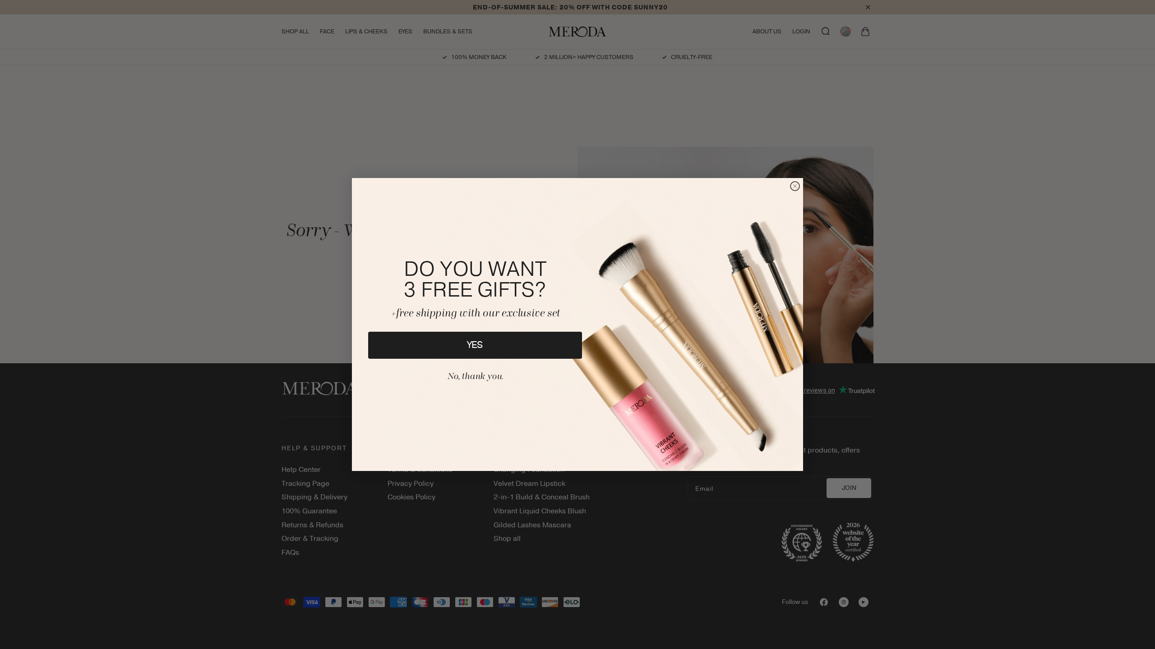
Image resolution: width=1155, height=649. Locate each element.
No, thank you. (475, 376)
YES (475, 345)
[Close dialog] (794, 186)
